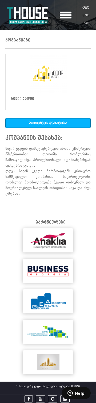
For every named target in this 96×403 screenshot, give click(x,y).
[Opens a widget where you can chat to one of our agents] (76, 393)
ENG (85, 15)
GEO (85, 7)
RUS (85, 23)
